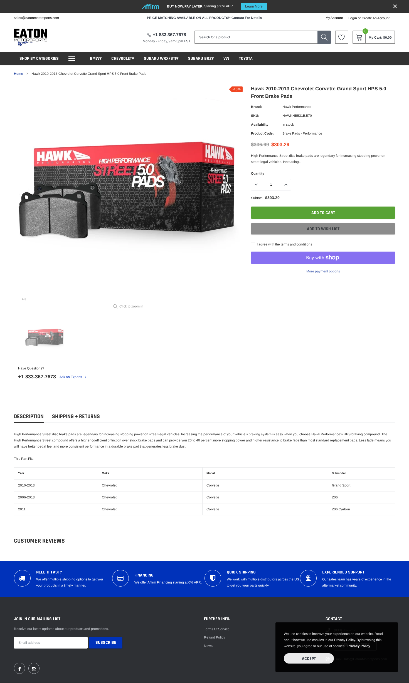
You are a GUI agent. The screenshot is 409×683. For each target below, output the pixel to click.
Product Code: (262, 133)
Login (352, 18)
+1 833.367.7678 (169, 34)
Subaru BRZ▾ (201, 58)
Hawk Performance (296, 107)
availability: (260, 124)
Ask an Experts (71, 377)
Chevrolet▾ (122, 58)
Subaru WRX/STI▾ (161, 58)
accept (309, 659)
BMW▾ (96, 58)
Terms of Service (217, 629)
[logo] (30, 37)
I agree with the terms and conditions (284, 244)
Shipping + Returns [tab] (76, 416)
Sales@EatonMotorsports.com (36, 17)
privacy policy (359, 646)
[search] (324, 37)
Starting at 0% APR (215, 6)
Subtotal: (257, 198)
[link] (341, 37)
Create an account (376, 18)
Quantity (257, 173)
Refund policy (214, 637)
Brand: (256, 107)
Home (18, 74)
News (208, 646)
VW (226, 58)
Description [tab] (29, 416)
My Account (334, 17)
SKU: (255, 116)
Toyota (246, 58)
